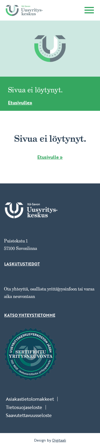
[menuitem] (31, 399)
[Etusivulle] (24, 10)
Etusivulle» (20, 102)
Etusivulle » (50, 157)
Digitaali (59, 440)
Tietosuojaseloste (24, 407)
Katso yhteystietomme (29, 315)
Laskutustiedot (22, 264)
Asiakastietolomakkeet (30, 399)
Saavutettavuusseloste (29, 415)
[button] (89, 11)
